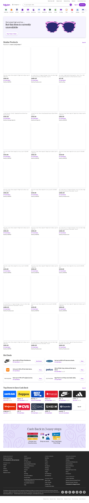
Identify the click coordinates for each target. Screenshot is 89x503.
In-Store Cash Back (70, 478)
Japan (4, 466)
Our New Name (27, 462)
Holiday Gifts (47, 484)
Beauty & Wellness (70, 465)
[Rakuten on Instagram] (62, 492)
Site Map (26, 473)
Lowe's (46, 462)
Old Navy (47, 467)
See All (84, 42)
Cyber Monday (48, 482)
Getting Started (27, 458)
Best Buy (47, 458)
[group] (16, 65)
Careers (26, 469)
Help (25, 484)
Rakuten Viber (53, 499)
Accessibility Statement (29, 482)
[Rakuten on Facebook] (69, 492)
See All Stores (48, 475)
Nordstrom (47, 465)
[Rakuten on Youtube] (77, 492)
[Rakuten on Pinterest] (80, 492)
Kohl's (46, 460)
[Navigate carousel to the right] (86, 10)
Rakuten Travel (67, 499)
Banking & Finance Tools (71, 469)
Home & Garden (69, 463)
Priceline (47, 469)
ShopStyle (5, 470)
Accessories (68, 473)
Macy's (46, 463)
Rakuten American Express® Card (73, 480)
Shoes (67, 471)
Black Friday (47, 480)
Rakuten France (6, 472)
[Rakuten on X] (73, 492)
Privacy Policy (27, 477)
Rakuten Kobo (60, 499)
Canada (5, 464)
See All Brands (48, 473)
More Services (75, 499)
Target (46, 471)
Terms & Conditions (28, 475)
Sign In (76, 4)
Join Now (82, 4)
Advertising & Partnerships (30, 463)
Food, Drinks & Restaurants (71, 462)
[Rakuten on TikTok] (66, 492)
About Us (26, 460)
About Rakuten (82, 499)
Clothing (67, 460)
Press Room (26, 467)
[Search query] (70, 4)
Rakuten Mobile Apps (7, 458)
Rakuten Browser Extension (72, 482)
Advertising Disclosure (8, 493)
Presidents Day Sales (49, 486)
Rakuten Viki (46, 499)
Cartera (5, 468)
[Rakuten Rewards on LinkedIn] (84, 492)
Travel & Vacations (70, 458)
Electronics (68, 467)
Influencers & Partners (29, 465)
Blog (25, 471)
